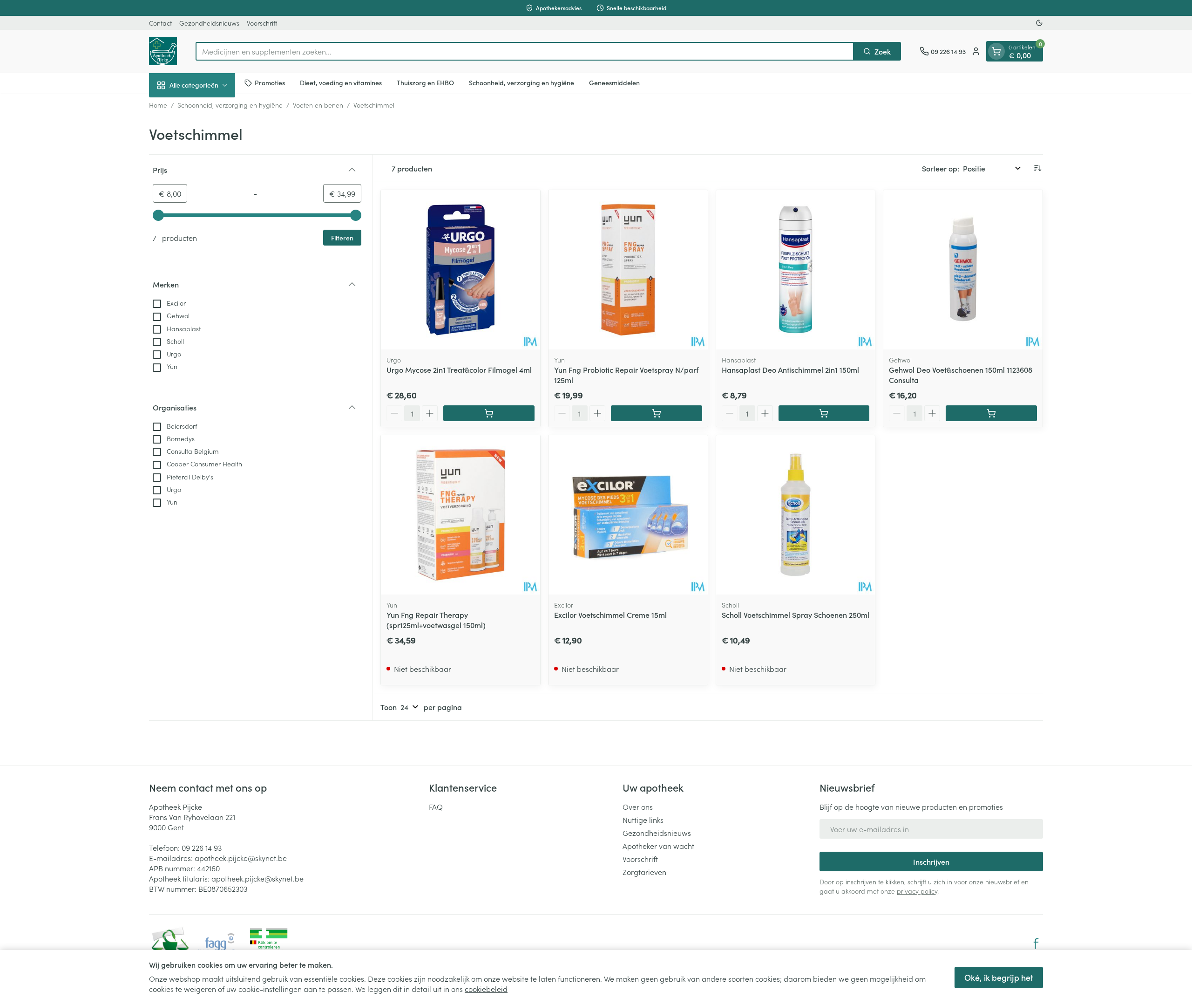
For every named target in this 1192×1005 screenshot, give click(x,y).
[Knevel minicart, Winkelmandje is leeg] (996, 51)
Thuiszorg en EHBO (425, 82)
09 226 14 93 (202, 847)
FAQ (436, 806)
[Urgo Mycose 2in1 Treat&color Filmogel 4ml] (460, 269)
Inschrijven (931, 861)
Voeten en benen (318, 104)
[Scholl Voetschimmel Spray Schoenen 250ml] (795, 515)
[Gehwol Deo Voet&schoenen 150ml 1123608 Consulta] (963, 269)
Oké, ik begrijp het (998, 977)
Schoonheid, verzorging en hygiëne (521, 82)
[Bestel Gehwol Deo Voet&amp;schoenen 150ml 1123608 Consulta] (991, 413)
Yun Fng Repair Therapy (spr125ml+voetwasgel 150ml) (436, 619)
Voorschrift (262, 22)
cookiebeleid (486, 989)
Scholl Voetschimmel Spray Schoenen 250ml (795, 614)
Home (158, 104)
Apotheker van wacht (658, 846)
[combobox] (525, 51)
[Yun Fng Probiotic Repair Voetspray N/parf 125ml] (628, 269)
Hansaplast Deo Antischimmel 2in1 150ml (790, 369)
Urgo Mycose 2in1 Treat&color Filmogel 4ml (459, 369)
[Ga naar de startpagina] (163, 51)
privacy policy (917, 891)
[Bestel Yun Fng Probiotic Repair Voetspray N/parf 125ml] (656, 413)
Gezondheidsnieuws (209, 22)
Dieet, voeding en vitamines (341, 82)
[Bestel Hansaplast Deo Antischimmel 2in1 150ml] (824, 413)
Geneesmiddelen (614, 82)
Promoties (270, 82)
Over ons (638, 806)
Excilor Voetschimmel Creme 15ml (610, 614)
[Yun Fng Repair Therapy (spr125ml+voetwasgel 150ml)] (460, 515)
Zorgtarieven (644, 872)
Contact (160, 22)
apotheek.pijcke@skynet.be (241, 858)
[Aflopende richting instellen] (1037, 168)
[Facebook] (1036, 943)
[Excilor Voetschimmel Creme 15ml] (628, 515)
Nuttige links (643, 819)
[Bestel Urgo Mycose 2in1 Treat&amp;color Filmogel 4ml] (489, 413)
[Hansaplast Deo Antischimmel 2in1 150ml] (795, 269)
